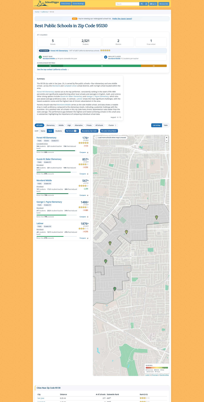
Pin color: (108, 131)
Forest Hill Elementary (59, 51)
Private (89, 125)
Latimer (79, 99)
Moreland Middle (49, 58)
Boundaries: (89, 131)
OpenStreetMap (164, 375)
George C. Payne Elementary (98, 96)
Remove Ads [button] (164, 4)
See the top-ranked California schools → (53, 69)
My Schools (71, 131)
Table (166, 125)
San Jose (41, 398)
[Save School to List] (88, 152)
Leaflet (147, 375)
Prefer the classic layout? (122, 19)
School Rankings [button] (78, 4)
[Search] (141, 4)
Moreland (56, 86)
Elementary (51, 125)
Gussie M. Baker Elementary (71, 96)
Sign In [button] (154, 4)
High (69, 125)
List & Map (156, 125)
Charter (112, 125)
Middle (61, 125)
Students (58, 131)
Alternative (79, 125)
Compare (83, 152)
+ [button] (166, 137)
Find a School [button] (65, 4)
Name (43, 131)
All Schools (99, 125)
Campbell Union (70, 86)
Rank (50, 131)
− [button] (166, 140)
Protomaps (155, 375)
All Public (39, 125)
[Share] (146, 4)
